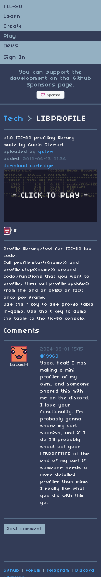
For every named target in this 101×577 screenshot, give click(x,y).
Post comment (24, 529)
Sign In (15, 57)
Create (13, 26)
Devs (11, 46)
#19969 (49, 356)
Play (10, 36)
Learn (12, 17)
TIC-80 (13, 7)
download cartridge (28, 166)
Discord (85, 570)
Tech (14, 119)
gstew (46, 152)
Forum (33, 570)
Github (12, 570)
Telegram (58, 570)
